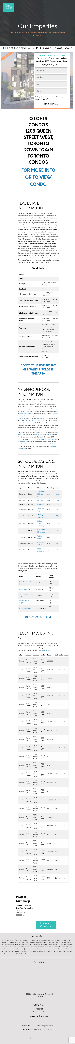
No (63, 97)
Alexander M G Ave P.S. (40, 494)
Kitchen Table (23, 442)
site (48, 494)
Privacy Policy (27, 1029)
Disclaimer (37, 1029)
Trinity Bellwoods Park (42, 435)
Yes (57, 97)
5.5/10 (58, 510)
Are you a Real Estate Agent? (42, 97)
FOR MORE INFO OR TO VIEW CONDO (38, 177)
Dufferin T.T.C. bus (42, 418)
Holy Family (41, 504)
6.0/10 (58, 494)
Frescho (39, 439)
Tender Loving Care (25, 589)
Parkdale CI (41, 500)
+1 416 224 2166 (39, 1009)
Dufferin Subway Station (33, 420)
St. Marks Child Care (25, 608)
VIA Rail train (51, 416)
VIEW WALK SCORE (38, 617)
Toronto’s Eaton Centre (46, 444)
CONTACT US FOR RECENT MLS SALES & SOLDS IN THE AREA (38, 370)
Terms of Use (48, 1029)
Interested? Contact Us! (46, 925)
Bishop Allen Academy (40, 523)
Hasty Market (51, 439)
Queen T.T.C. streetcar (27, 414)
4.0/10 (58, 504)
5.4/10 (58, 500)
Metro (44, 439)
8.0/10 (58, 523)
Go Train (20, 418)
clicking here (46, 650)
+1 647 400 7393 (39, 1011)
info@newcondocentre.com (39, 1016)
